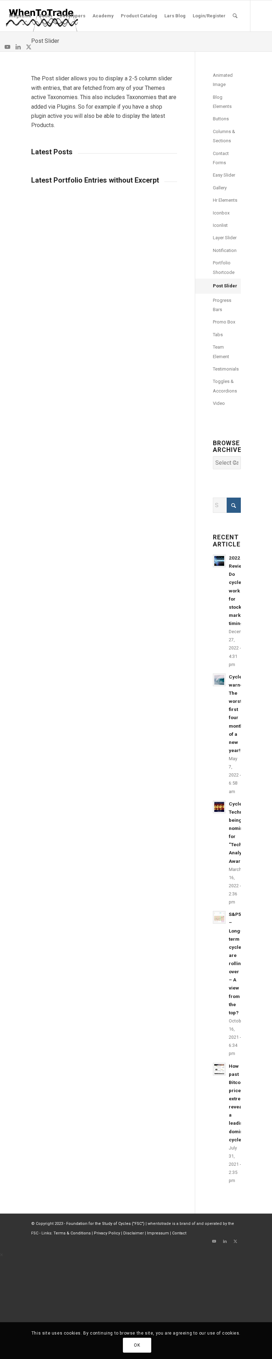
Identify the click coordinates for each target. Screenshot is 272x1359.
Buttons (221, 118)
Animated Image (223, 80)
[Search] (235, 15)
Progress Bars (222, 305)
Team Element (221, 351)
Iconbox (221, 213)
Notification (225, 250)
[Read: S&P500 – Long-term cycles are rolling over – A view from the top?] (219, 917)
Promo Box (224, 322)
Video (219, 403)
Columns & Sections (224, 136)
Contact (179, 1233)
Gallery (220, 187)
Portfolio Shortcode (223, 267)
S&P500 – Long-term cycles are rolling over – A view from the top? (238, 963)
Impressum (158, 1233)
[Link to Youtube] (7, 46)
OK (137, 1345)
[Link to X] (28, 46)
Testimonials (226, 369)
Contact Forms (221, 158)
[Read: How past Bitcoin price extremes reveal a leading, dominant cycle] (219, 1069)
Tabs (218, 334)
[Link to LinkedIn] (18, 46)
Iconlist (220, 225)
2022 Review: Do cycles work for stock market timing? (237, 590)
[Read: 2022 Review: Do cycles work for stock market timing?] (219, 561)
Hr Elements (225, 200)
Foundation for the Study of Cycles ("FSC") (105, 1223)
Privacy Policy (107, 1233)
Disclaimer (133, 1233)
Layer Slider (225, 237)
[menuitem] (20, 15)
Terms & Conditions (72, 1233)
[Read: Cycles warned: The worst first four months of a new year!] (219, 679)
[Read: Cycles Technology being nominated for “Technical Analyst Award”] (219, 807)
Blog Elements (222, 101)
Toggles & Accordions (225, 386)
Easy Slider (224, 175)
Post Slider (45, 41)
